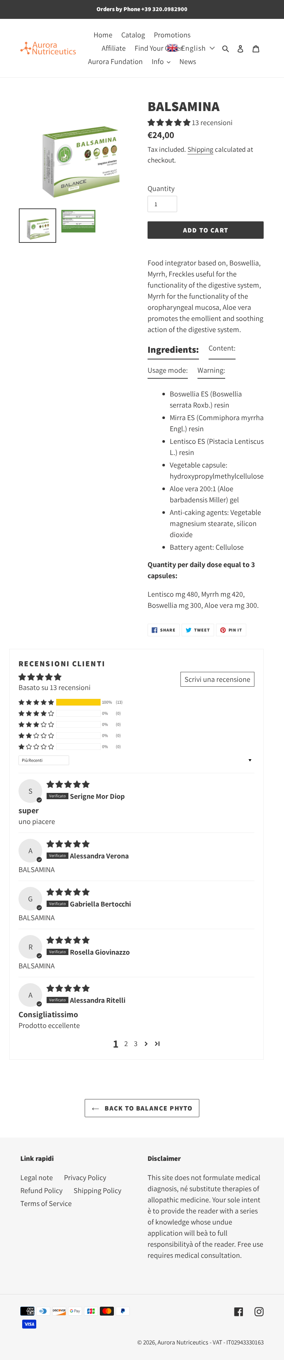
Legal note (36, 1177)
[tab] (173, 350)
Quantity (161, 188)
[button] (170, 122)
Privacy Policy (85, 1177)
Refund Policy (41, 1190)
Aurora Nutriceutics (183, 1342)
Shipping (200, 149)
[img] (68, 784)
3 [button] (136, 1043)
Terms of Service (46, 1203)
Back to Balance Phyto (148, 1108)
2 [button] (126, 1043)
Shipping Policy (97, 1190)
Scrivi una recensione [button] (217, 679)
